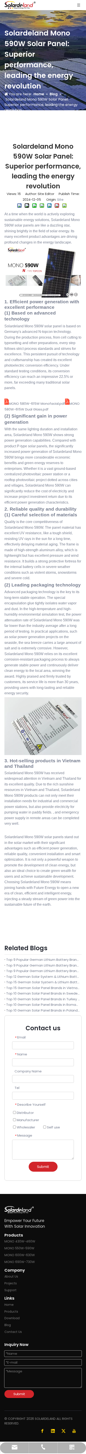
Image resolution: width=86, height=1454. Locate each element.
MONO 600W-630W (19, 1255)
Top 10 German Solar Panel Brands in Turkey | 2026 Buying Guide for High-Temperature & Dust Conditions (43, 999)
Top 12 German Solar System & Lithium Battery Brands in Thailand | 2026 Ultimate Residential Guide (43, 976)
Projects (10, 1283)
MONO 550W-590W (19, 1248)
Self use (53, 1127)
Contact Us (13, 1332)
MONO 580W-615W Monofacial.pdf (37, 403)
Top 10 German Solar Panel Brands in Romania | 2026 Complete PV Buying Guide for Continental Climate (43, 1004)
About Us (11, 1276)
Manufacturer (27, 1120)
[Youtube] (74, 1431)
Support (10, 1290)
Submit (43, 1166)
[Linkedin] (53, 1431)
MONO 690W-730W (19, 1262)
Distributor (25, 1112)
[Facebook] (42, 1431)
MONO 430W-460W (19, 1241)
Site (60, 199)
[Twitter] (63, 1431)
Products (11, 1311)
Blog (7, 1325)
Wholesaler (25, 1127)
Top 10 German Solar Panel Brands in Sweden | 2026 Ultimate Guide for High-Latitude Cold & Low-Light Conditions (43, 993)
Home (9, 1304)
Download (12, 1318)
